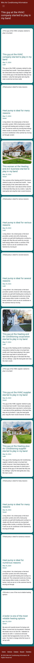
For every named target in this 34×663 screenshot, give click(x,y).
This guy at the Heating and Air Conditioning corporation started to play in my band (16, 336)
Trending (28, 652)
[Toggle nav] (3, 6)
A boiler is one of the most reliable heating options (15, 617)
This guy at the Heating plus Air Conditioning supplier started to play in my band (16, 448)
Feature (16, 652)
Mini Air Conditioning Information (14, 2)
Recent (22, 652)
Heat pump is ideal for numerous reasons (13, 561)
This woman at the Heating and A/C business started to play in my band (16, 169)
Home (4, 652)
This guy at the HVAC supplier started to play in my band (17, 393)
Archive (9, 652)
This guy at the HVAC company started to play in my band (17, 57)
